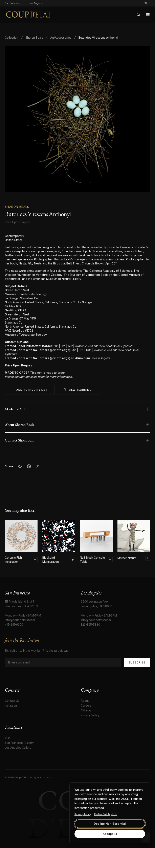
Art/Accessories (60, 37)
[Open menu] (147, 14)
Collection (11, 37)
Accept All (110, 833)
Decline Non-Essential (110, 823)
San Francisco (13, 3)
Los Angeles (36, 3)
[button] (77, 119)
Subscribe (137, 662)
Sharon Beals (34, 37)
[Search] (138, 15)
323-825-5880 (90, 624)
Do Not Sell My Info (105, 814)
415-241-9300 (14, 624)
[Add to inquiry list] (35, 559)
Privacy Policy (82, 814)
